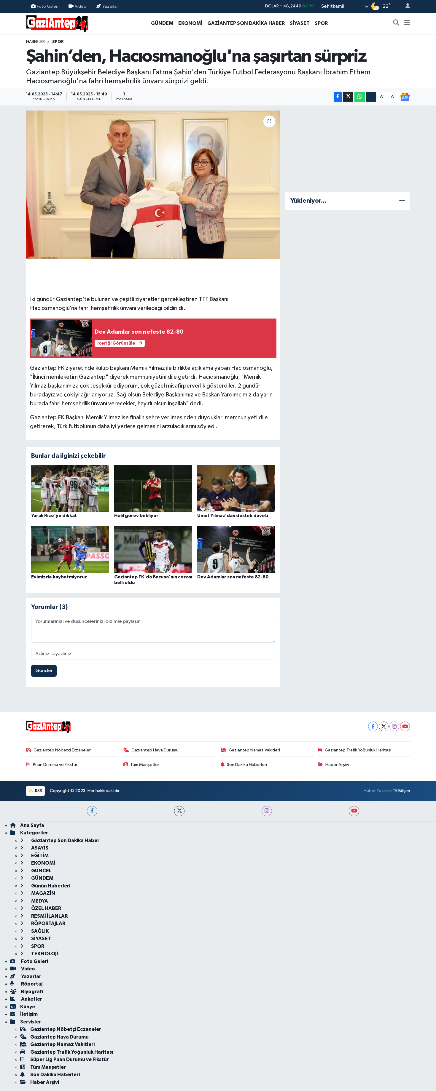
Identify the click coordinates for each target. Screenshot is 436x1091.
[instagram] (267, 811)
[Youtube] (405, 726)
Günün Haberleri (50, 885)
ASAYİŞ (39, 847)
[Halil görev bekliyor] (153, 488)
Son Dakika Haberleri (247, 764)
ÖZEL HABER (45, 908)
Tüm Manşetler (144, 764)
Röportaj (31, 983)
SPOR (321, 23)
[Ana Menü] (407, 23)
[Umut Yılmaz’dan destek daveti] (236, 488)
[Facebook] (373, 726)
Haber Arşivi (337, 764)
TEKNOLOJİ (44, 953)
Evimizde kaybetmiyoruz (59, 577)
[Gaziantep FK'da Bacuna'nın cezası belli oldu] (153, 549)
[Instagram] (394, 726)
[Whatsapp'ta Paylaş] (359, 97)
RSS (38, 790)
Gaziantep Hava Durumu (155, 750)
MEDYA (39, 900)
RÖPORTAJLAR (47, 923)
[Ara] (396, 23)
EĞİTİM (39, 855)
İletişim (29, 1014)
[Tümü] (402, 200)
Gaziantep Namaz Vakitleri (254, 750)
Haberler (35, 42)
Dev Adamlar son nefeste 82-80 (233, 577)
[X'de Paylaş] (348, 97)
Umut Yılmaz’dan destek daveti (232, 515)
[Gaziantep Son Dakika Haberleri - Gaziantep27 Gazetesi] (57, 23)
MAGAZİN (42, 893)
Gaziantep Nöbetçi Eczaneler (62, 750)
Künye (27, 1006)
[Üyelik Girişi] (405, 6)
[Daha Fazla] (371, 97)
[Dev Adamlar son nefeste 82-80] (236, 549)
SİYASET (300, 23)
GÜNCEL (41, 870)
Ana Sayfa (32, 825)
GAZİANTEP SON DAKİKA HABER (246, 23)
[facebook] (92, 811)
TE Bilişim (401, 790)
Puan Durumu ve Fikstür (55, 764)
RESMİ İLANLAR (49, 916)
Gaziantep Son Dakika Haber (64, 840)
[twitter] (179, 811)
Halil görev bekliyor (136, 515)
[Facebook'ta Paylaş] (338, 97)
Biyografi (31, 991)
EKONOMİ (190, 23)
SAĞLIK (39, 931)
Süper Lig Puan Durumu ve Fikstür (69, 1059)
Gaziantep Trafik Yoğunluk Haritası (358, 750)
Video (80, 6)
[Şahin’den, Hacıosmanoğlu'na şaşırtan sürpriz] (153, 185)
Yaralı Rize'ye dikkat (54, 515)
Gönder (44, 670)
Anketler (31, 999)
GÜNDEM (162, 23)
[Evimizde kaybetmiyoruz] (70, 549)
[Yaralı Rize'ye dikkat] (70, 488)
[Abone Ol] (405, 97)
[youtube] (354, 811)
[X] (384, 726)
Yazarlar (110, 6)
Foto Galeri (47, 6)
